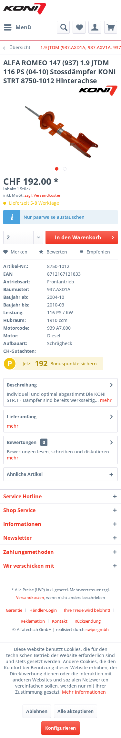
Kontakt (59, 621)
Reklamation (33, 621)
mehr (105, 400)
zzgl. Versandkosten (43, 195)
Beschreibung (22, 385)
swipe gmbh (97, 629)
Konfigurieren (60, 728)
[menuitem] (17, 27)
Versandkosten (30, 597)
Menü (23, 27)
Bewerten (56, 252)
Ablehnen (36, 711)
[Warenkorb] (110, 27)
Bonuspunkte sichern (73, 363)
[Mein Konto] (94, 27)
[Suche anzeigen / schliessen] (63, 27)
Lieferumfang (21, 416)
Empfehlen (97, 252)
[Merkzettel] (79, 27)
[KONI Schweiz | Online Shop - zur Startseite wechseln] (24, 8)
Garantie (14, 610)
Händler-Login (43, 610)
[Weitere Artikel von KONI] (98, 90)
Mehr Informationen (84, 692)
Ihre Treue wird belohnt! (87, 610)
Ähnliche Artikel (25, 474)
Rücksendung (88, 621)
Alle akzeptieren (75, 711)
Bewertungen (21, 442)
